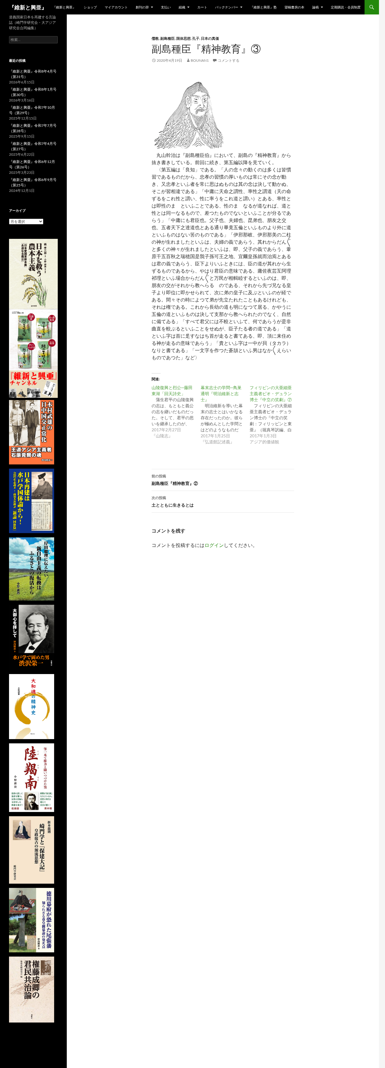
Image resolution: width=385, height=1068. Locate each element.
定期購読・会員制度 (346, 7)
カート (202, 7)
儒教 (155, 38)
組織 (182, 7)
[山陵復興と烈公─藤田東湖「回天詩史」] (176, 412)
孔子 (195, 38)
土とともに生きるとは (173, 501)
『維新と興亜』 (28, 7)
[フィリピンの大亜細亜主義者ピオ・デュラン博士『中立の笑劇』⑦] (274, 415)
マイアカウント (116, 7)
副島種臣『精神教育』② (175, 480)
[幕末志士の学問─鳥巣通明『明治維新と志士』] (225, 415)
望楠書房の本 (294, 7)
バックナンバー (226, 7)
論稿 (315, 7)
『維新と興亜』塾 (263, 7)
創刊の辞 (142, 7)
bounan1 (200, 60)
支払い (166, 7)
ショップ (90, 7)
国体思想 (183, 38)
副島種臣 (167, 38)
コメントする (228, 60)
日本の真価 (210, 38)
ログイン (214, 545)
